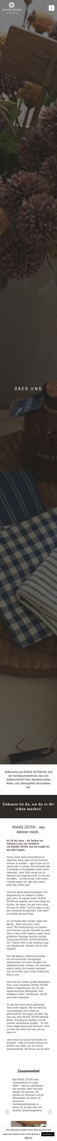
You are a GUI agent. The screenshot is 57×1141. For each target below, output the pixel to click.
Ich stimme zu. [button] (48, 1134)
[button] (7, 1112)
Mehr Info (28, 1138)
